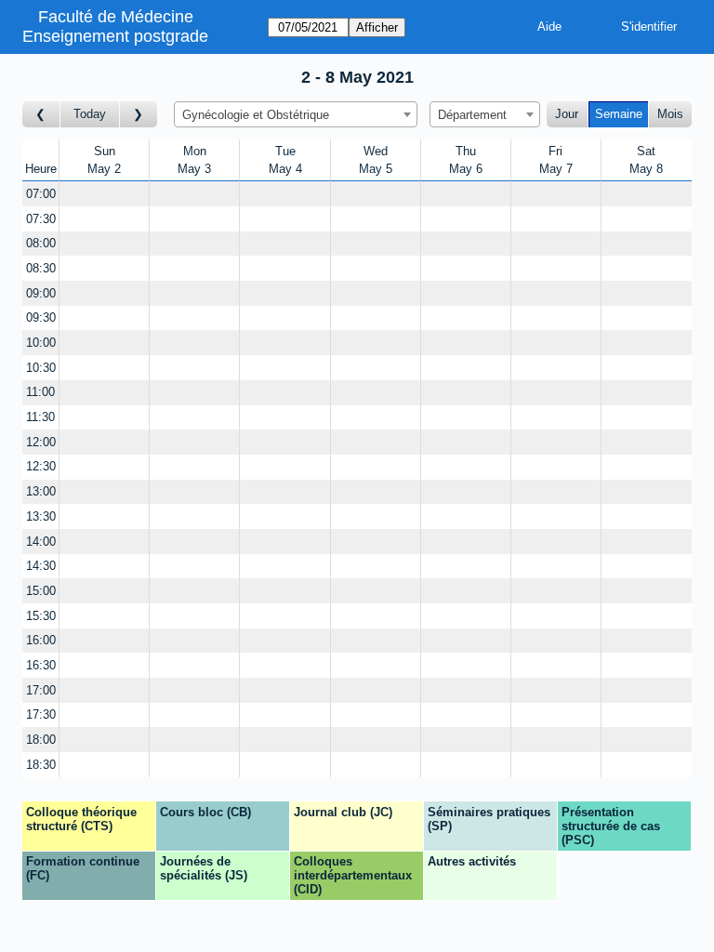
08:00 (41, 243)
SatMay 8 (646, 160)
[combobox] (295, 114)
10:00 (41, 343)
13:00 (41, 491)
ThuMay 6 (466, 160)
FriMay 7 (556, 160)
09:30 (41, 317)
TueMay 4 (285, 160)
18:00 (41, 740)
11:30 (40, 417)
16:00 (41, 640)
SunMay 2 (104, 160)
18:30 (41, 765)
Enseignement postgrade (115, 36)
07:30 (41, 219)
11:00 (40, 392)
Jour (566, 114)
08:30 (41, 268)
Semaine (618, 114)
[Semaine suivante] (138, 114)
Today (89, 114)
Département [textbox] (472, 115)
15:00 (41, 591)
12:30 (41, 466)
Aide (549, 26)
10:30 (41, 368)
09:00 (41, 293)
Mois (670, 114)
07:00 (41, 194)
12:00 (41, 442)
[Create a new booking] (104, 193)
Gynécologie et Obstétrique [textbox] (255, 115)
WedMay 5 (375, 160)
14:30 (41, 566)
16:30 (41, 665)
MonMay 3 (194, 160)
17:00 (41, 690)
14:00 (41, 542)
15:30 (41, 616)
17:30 (41, 714)
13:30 (41, 516)
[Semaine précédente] (41, 114)
